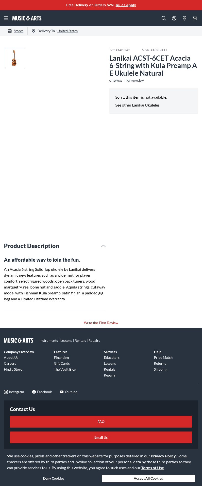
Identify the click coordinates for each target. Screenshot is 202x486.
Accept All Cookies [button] (148, 478)
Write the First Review (101, 323)
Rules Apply (126, 5)
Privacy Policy (163, 455)
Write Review (135, 80)
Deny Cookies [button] (53, 478)
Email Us (101, 437)
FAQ (101, 421)
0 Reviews (115, 80)
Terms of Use (152, 467)
